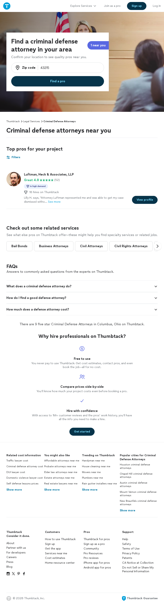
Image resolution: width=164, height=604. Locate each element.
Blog (9, 566)
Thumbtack (13, 121)
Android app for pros (97, 567)
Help (125, 539)
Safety (126, 544)
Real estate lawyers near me (60, 483)
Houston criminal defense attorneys (135, 466)
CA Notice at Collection (138, 562)
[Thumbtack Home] (7, 6)
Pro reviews (91, 558)
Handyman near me (93, 460)
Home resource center (60, 562)
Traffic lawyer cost (17, 460)
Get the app (53, 548)
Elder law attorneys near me (60, 472)
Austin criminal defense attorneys (133, 484)
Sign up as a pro (94, 544)
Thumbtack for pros (97, 539)
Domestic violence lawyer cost (24, 477)
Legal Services (31, 121)
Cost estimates (55, 558)
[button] (158, 246)
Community (91, 548)
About (10, 543)
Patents (127, 558)
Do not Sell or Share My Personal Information (138, 569)
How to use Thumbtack (60, 539)
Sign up (50, 544)
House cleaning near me (96, 466)
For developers (16, 552)
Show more (14, 489)
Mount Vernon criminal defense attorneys (138, 494)
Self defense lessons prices (22, 483)
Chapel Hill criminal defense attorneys (136, 475)
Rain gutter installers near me (99, 483)
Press (9, 562)
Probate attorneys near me (60, 466)
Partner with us (16, 547)
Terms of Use (131, 548)
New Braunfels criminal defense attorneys (138, 503)
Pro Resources (93, 553)
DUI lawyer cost (15, 472)
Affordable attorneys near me (61, 460)
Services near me (56, 553)
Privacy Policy (131, 553)
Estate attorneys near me (59, 477)
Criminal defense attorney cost (24, 466)
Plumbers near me (92, 477)
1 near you (98, 45)
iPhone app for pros (97, 562)
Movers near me (91, 472)
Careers (11, 557)
